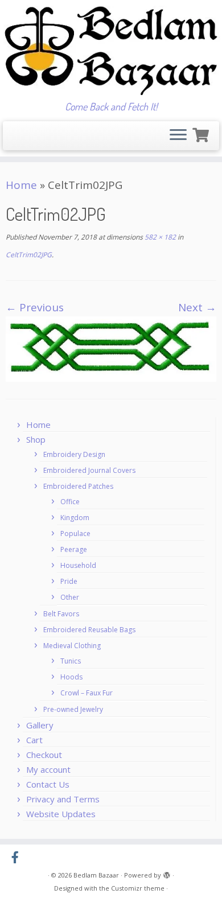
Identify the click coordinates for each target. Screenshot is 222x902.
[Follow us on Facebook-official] (17, 857)
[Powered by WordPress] (167, 873)
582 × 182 (159, 237)
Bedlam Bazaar (96, 875)
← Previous (35, 307)
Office (70, 501)
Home (21, 185)
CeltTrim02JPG (29, 255)
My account (48, 769)
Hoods (71, 677)
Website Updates (61, 813)
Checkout (44, 754)
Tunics (70, 661)
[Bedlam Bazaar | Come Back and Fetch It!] (111, 50)
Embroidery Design (74, 454)
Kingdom (74, 517)
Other (69, 597)
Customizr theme (138, 888)
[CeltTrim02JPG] (111, 348)
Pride (68, 581)
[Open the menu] (178, 136)
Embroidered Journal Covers (89, 470)
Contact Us (47, 784)
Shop (36, 439)
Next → (197, 307)
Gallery (40, 725)
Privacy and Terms (63, 799)
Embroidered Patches (78, 486)
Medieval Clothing (72, 645)
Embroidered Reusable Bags (89, 630)
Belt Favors (61, 614)
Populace (75, 533)
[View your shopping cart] (202, 133)
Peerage (73, 549)
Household (78, 565)
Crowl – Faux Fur (86, 693)
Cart (34, 740)
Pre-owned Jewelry (73, 709)
